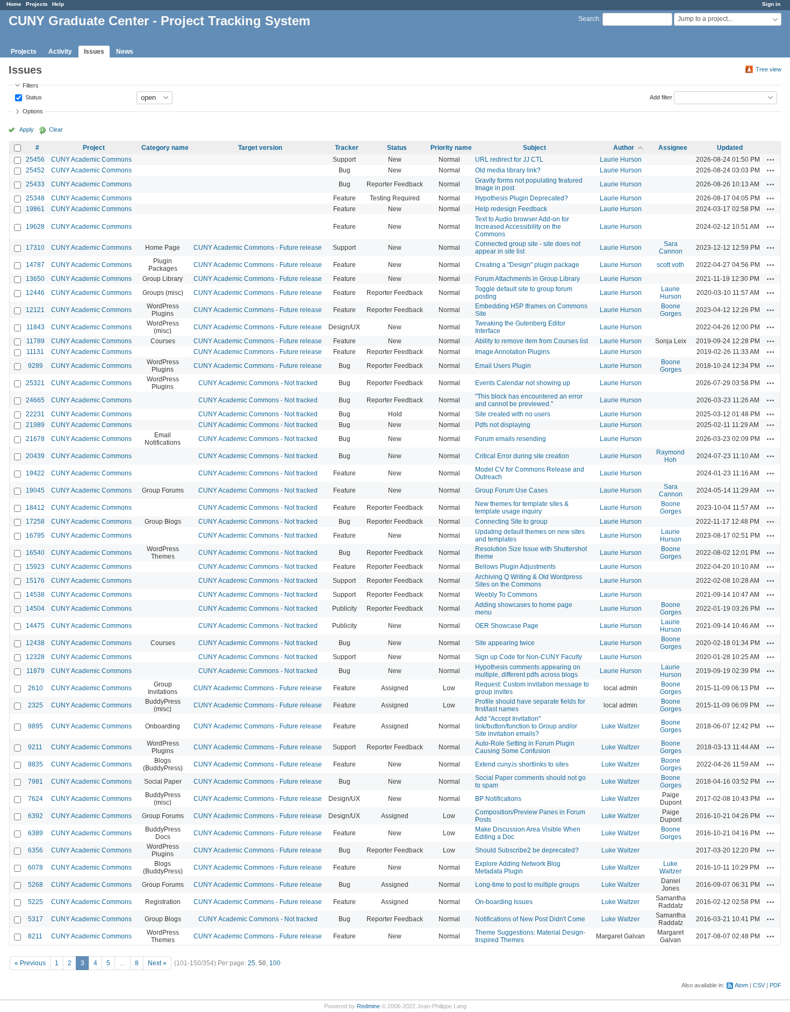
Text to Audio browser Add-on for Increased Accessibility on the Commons (522, 226)
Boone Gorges (670, 309)
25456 (35, 159)
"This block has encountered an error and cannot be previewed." (529, 400)
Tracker (346, 147)
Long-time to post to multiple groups (527, 884)
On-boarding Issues (504, 902)
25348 (35, 198)
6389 (35, 833)
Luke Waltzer (620, 726)
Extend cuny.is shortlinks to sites (522, 764)
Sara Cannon (671, 247)
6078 (35, 867)
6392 (35, 816)
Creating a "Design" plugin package (527, 265)
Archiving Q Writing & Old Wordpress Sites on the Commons (528, 580)
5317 (35, 919)
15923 (35, 566)
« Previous (30, 963)
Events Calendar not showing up (522, 383)
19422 (35, 473)
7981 (35, 781)
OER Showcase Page (506, 626)
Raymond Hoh (670, 456)
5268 (35, 884)
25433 (35, 184)
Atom (741, 985)
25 (251, 963)
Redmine (368, 1006)
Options (33, 111)
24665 (35, 400)
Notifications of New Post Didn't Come (530, 919)
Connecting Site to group (511, 521)
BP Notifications (498, 799)
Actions (770, 159)
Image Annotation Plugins (512, 352)
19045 (35, 490)
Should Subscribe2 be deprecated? (527, 850)
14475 (35, 626)
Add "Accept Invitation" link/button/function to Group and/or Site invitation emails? (526, 726)
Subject (534, 147)
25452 (35, 170)
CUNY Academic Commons (91, 159)
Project (94, 147)
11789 (35, 341)
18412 (35, 507)
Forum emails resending (510, 439)
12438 (35, 643)
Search (588, 19)
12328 (35, 657)
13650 (35, 279)
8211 (35, 936)
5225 (35, 902)
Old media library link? (508, 170)
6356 (35, 850)
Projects (37, 4)
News (124, 51)
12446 (35, 293)
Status (33, 96)
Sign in (771, 4)
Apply (26, 129)
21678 (35, 439)
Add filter (661, 96)
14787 (35, 265)
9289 (35, 366)
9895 (35, 726)
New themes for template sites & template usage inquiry (522, 507)
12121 (35, 310)
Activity (60, 51)
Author (623, 147)
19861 (35, 209)
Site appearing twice (505, 643)
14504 (35, 608)
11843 (35, 327)
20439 (35, 456)
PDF (775, 985)
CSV (759, 985)
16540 (35, 552)
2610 (35, 688)
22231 (35, 414)
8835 (35, 764)
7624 (35, 799)
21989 (35, 425)
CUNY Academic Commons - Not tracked (258, 383)
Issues (94, 51)
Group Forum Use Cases (511, 490)
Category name (165, 147)
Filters (31, 85)
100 (275, 963)
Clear (56, 129)
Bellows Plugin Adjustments (515, 566)
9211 (35, 747)
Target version (260, 147)
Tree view (768, 69)
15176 (35, 580)
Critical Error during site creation (522, 456)
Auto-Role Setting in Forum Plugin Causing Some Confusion (524, 747)
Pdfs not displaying (502, 425)
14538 (35, 594)
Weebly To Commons (506, 594)
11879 (35, 671)
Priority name (451, 147)
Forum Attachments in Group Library (527, 279)
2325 (35, 705)
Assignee (672, 147)
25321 (35, 383)
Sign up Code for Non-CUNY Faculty (528, 657)
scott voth (670, 265)
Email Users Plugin (503, 366)
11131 (35, 352)
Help (58, 4)
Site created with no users (512, 414)
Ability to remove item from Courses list (531, 341)
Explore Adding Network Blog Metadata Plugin (518, 867)
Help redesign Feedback (511, 209)
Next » (157, 963)
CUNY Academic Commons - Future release (257, 247)
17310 (35, 247)
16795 (35, 535)
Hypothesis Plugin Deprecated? (521, 198)
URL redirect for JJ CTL (509, 159)
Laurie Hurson (621, 159)
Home (13, 4)
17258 (35, 521)
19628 (35, 226)
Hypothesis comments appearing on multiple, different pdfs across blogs (527, 670)
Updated (730, 147)
